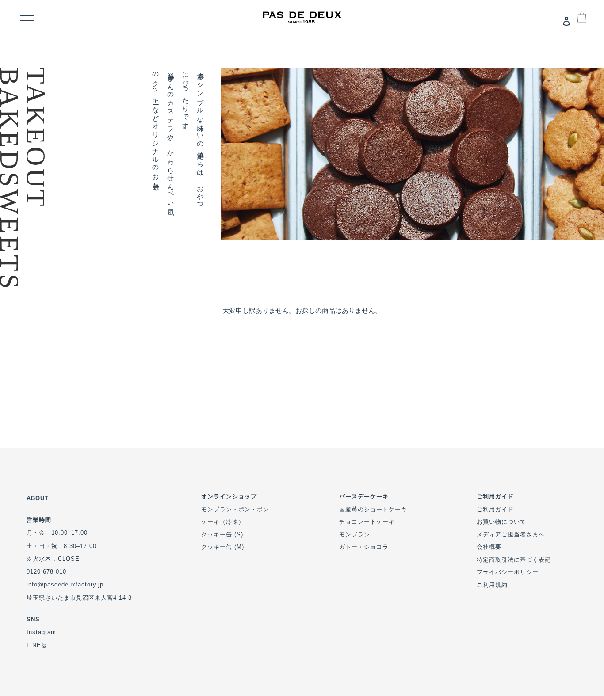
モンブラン (354, 534)
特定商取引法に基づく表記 (514, 559)
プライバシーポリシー (508, 572)
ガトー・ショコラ (364, 547)
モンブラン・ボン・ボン (235, 509)
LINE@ (37, 645)
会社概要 (489, 547)
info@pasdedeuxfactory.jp (65, 584)
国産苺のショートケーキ (373, 509)
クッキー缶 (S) (222, 534)
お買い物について (501, 521)
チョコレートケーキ (367, 521)
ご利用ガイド (495, 509)
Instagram (41, 632)
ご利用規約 (492, 585)
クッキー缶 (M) (222, 547)
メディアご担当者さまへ (511, 534)
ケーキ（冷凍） (223, 521)
